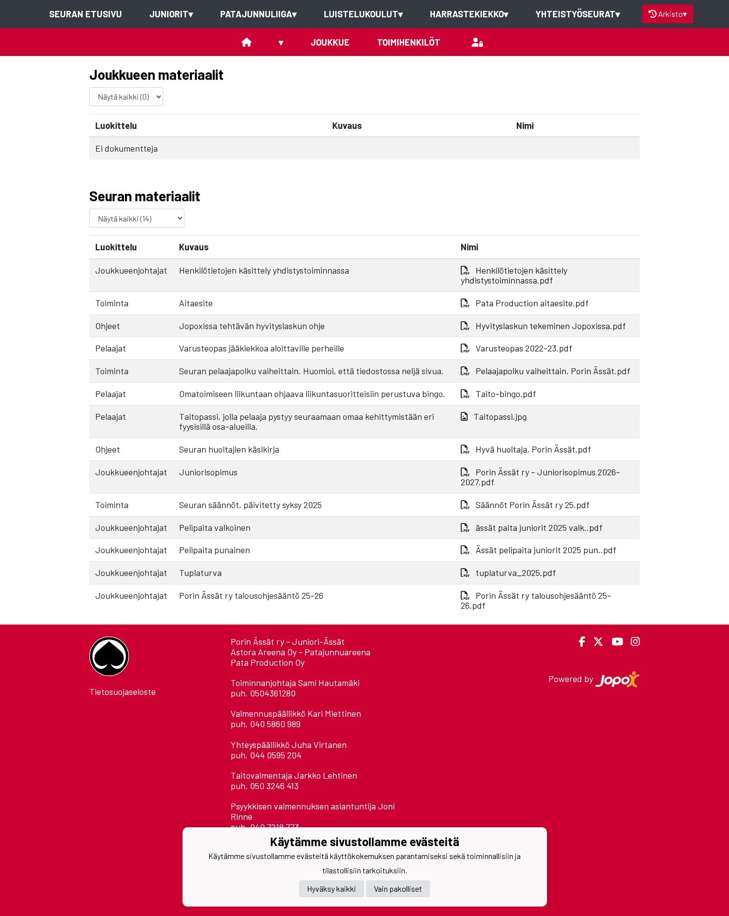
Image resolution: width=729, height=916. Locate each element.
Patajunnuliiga (258, 13)
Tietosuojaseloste (122, 691)
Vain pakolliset (398, 888)
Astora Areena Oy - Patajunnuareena (300, 651)
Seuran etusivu (85, 13)
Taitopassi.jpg (500, 416)
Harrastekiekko (469, 13)
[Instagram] (631, 641)
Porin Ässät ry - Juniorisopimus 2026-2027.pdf (540, 477)
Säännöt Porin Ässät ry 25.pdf (533, 504)
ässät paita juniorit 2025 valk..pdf (539, 527)
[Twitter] (594, 641)
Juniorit (171, 13)
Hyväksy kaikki (331, 888)
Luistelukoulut (363, 13)
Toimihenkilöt (408, 42)
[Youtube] (613, 641)
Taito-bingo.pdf (506, 393)
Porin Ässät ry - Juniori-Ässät (288, 641)
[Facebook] (578, 641)
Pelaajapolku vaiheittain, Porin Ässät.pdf (553, 370)
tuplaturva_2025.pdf (516, 572)
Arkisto (672, 13)
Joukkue (330, 42)
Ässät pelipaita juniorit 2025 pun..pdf (546, 549)
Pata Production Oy (267, 662)
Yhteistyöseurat (578, 13)
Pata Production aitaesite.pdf (532, 302)
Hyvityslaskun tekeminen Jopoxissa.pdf (551, 325)
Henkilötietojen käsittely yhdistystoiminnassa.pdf (514, 275)
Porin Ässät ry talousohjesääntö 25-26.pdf (536, 600)
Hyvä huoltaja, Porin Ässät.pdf (533, 449)
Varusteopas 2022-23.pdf (524, 348)
